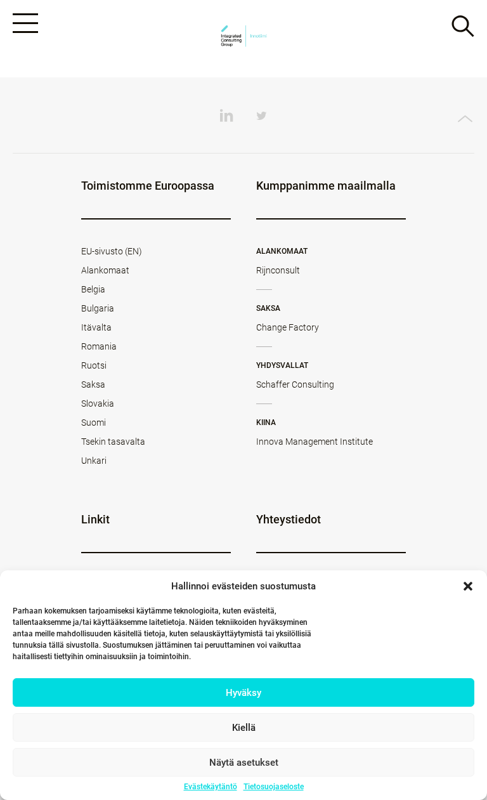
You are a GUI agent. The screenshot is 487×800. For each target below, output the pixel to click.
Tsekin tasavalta (113, 441)
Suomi (93, 422)
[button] (468, 586)
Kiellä (244, 727)
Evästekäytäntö (210, 786)
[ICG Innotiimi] (243, 39)
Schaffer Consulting (295, 384)
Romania (99, 346)
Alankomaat (105, 270)
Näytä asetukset (243, 762)
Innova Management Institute (314, 441)
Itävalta (96, 327)
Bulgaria (97, 308)
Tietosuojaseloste (274, 786)
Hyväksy (243, 692)
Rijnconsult (278, 270)
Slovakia (97, 403)
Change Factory (287, 327)
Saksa (93, 384)
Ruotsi (94, 365)
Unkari (94, 461)
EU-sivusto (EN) (111, 251)
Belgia (93, 289)
